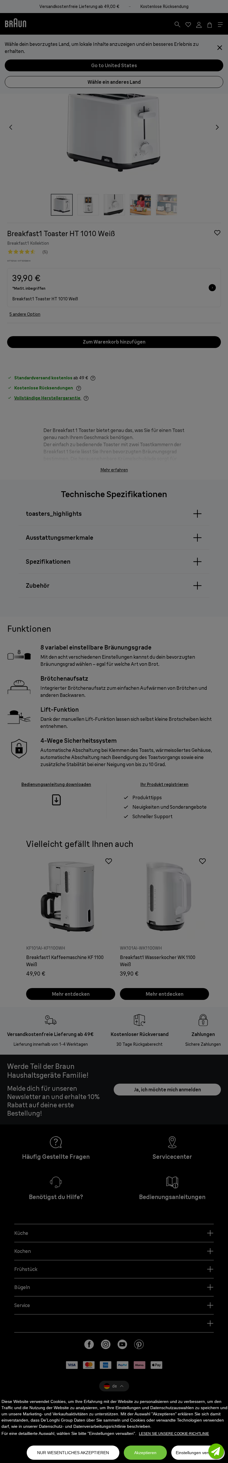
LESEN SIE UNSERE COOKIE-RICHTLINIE (174, 1434)
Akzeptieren (145, 1452)
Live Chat (216, 1451)
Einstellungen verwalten (198, 1452)
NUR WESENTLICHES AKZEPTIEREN (73, 1452)
